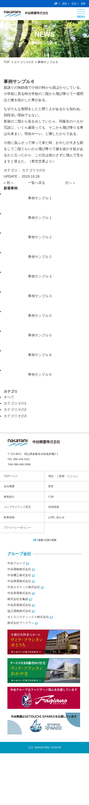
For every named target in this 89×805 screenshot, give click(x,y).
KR (83, 3)
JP (56, 3)
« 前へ (9, 183)
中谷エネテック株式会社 (23, 587)
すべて (9, 397)
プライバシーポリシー (17, 527)
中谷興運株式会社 (19, 581)
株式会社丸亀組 (17, 599)
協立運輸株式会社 (19, 611)
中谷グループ (16, 563)
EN (65, 3)
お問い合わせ (56, 517)
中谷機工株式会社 (19, 575)
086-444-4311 (21, 459)
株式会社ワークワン (20, 623)
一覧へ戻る (36, 183)
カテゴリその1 (15, 403)
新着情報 (9, 517)
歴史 (51, 486)
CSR (51, 496)
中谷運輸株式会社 (19, 569)
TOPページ (11, 476)
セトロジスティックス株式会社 (28, 617)
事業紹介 (9, 496)
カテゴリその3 (33, 170)
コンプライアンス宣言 (17, 506)
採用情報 (53, 506)
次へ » (70, 183)
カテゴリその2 (15, 409)
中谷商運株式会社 (19, 593)
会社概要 (9, 486)
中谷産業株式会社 (19, 605)
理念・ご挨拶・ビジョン (63, 476)
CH (74, 3)
